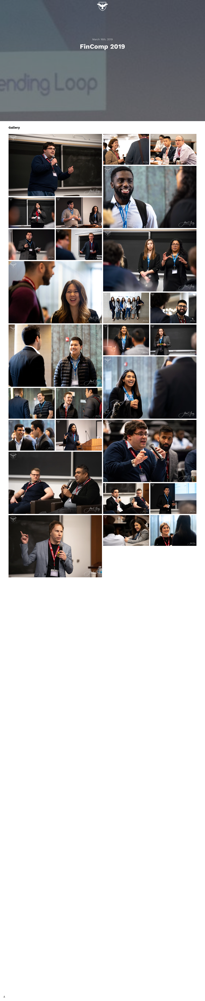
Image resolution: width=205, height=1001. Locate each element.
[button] (55, 165)
